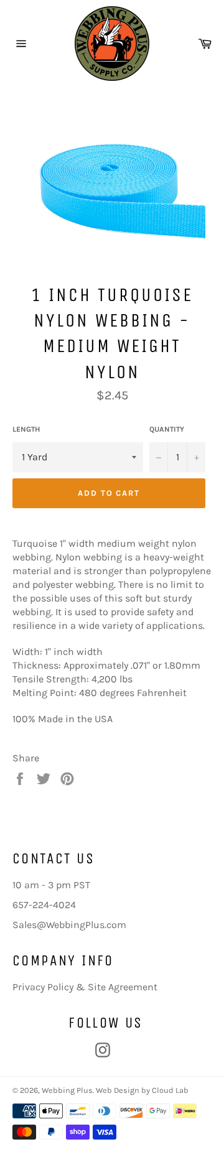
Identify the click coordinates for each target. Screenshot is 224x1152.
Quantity (166, 429)
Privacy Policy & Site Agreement (84, 987)
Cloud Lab (170, 1090)
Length (26, 429)
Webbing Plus (67, 1090)
